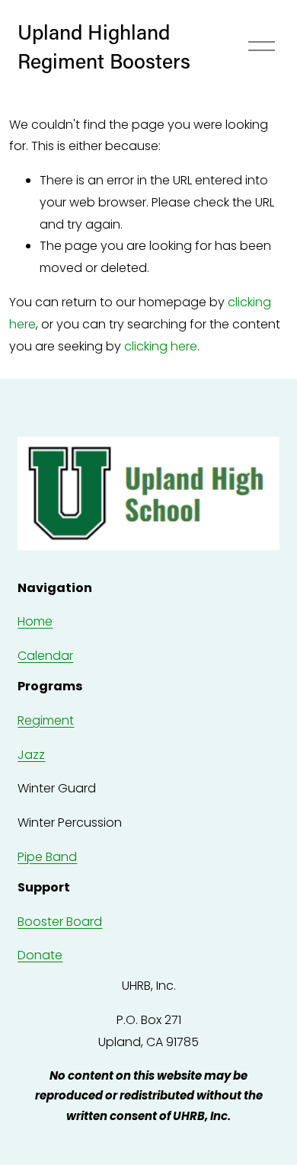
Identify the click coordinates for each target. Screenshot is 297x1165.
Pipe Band (47, 857)
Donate (40, 955)
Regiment (46, 720)
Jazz (31, 754)
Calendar (45, 655)
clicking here (160, 346)
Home (35, 621)
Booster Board (60, 921)
